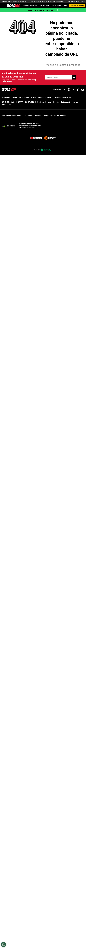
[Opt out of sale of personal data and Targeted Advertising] (3, 944)
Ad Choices (61, 115)
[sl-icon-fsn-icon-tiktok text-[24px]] (78, 89)
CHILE (33, 97)
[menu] (3, 6)
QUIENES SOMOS (9, 102)
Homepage (73, 64)
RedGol (56, 102)
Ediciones (6, 97)
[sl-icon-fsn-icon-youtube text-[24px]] (82, 89)
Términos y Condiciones (11, 115)
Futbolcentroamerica (69, 102)
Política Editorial (49, 115)
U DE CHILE (56, 6)
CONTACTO (29, 102)
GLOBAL (41, 97)
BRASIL (26, 97)
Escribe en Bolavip (44, 102)
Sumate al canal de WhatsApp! (42, 10)
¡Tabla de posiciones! (19, 1)
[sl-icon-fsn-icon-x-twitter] (73, 89)
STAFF (20, 102)
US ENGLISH (66, 97)
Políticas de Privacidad (32, 115)
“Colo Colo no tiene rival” (37, 1)
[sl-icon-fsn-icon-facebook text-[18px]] (64, 89)
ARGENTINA (16, 97)
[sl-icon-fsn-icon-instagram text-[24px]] (69, 89)
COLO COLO (45, 6)
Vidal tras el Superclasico (56, 1)
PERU (57, 97)
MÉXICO (50, 97)
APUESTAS (68, 6)
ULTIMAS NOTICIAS (29, 6)
